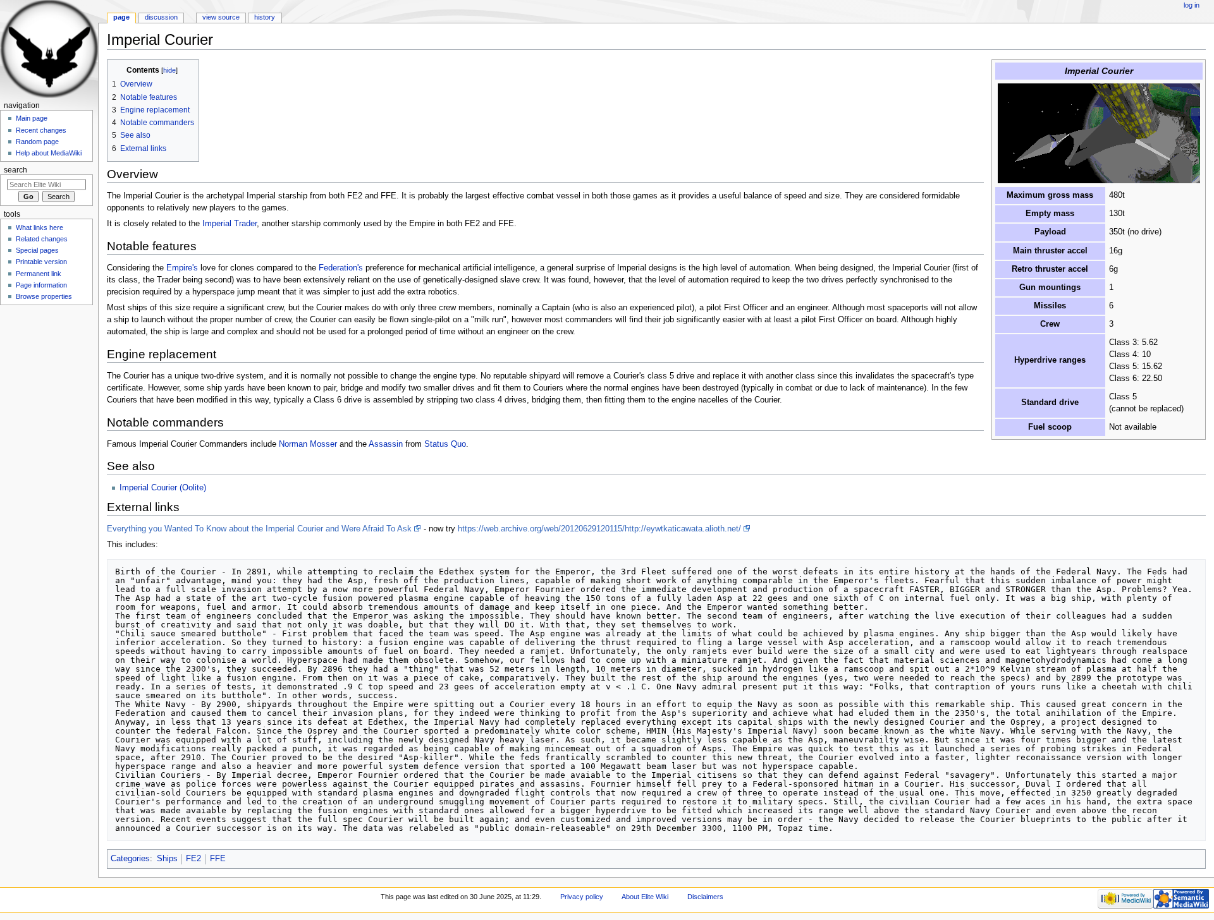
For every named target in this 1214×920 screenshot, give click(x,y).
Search (15, 170)
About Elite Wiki (645, 896)
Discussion (161, 17)
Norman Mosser (308, 444)
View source (221, 17)
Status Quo (445, 444)
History (264, 17)
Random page (37, 141)
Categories (130, 858)
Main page (31, 118)
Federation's (341, 267)
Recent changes (41, 130)
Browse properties (44, 296)
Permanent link (38, 273)
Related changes (42, 239)
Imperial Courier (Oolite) (163, 487)
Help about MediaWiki (49, 153)
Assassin (386, 444)
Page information (41, 285)
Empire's (182, 267)
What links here (39, 227)
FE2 (193, 858)
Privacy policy (581, 896)
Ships (167, 858)
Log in (1191, 5)
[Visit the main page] (49, 49)
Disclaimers (705, 896)
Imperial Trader (229, 223)
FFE (218, 858)
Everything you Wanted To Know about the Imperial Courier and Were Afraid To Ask (259, 528)
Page (121, 17)
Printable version (41, 261)
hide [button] (169, 70)
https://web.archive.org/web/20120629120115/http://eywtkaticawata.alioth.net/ (599, 528)
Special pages (37, 250)
